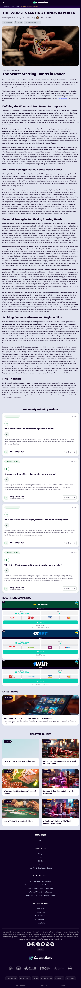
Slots (40, 864)
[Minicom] (11, 968)
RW (39, 949)
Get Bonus (40, 622)
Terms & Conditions (21, 985)
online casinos (62, 98)
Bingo (40, 854)
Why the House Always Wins (40, 881)
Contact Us (40, 912)
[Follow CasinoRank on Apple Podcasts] (52, 944)
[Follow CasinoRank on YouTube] (43, 944)
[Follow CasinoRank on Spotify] (48, 944)
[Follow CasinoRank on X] (38, 944)
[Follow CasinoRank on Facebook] (29, 944)
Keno (40, 857)
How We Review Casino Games (40, 868)
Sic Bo (40, 861)
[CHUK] (59, 968)
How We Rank (40, 919)
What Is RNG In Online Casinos (40, 892)
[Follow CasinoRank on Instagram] (33, 944)
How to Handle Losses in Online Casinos (41, 895)
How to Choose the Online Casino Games (40, 885)
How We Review (40, 916)
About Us (40, 909)
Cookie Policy (43, 985)
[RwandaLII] (18, 968)
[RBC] (45, 968)
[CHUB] (30, 968)
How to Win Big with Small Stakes (40, 888)
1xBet (40, 840)
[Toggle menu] (4, 3)
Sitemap (63, 985)
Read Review (40, 625)
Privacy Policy (40, 923)
